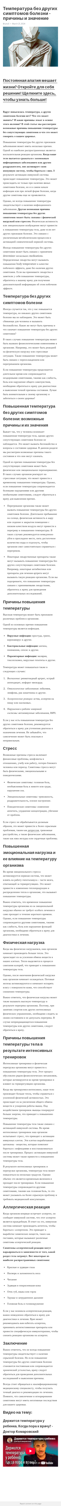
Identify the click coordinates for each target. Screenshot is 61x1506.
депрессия (33, 830)
